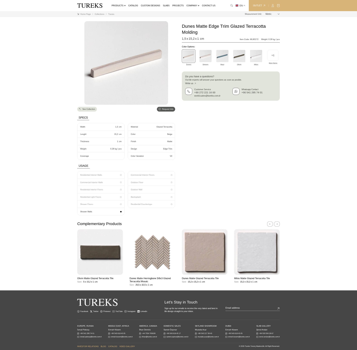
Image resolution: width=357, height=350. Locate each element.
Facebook (84, 311)
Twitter (95, 311)
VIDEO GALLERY (127, 346)
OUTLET (257, 5)
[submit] (278, 308)
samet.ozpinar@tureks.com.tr (177, 337)
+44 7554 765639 (148, 333)
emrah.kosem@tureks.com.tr (122, 337)
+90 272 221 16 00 (204, 92)
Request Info (167, 109)
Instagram (131, 311)
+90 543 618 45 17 (173, 333)
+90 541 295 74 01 (252, 92)
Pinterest (107, 311)
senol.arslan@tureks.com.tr (269, 337)
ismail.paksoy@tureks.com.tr (91, 337)
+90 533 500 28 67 (266, 333)
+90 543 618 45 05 (118, 333)
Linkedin (143, 311)
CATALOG (112, 346)
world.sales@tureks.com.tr (207, 96)
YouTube (119, 311)
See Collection (88, 109)
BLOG (103, 346)
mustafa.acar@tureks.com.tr (208, 337)
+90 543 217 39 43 (205, 333)
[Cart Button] (278, 5)
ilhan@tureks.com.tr (149, 337)
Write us (189, 83)
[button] (273, 55)
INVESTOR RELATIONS (88, 346)
